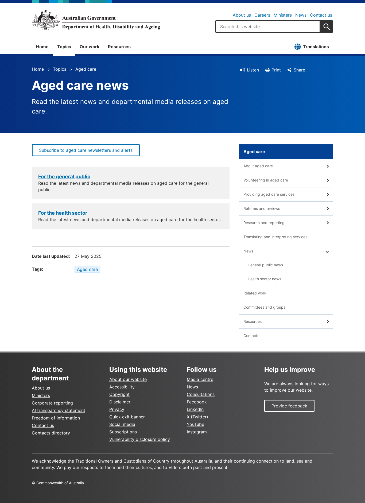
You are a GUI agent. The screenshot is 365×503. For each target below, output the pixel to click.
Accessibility (122, 386)
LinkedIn (195, 409)
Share (299, 70)
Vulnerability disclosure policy (139, 439)
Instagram (197, 431)
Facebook (197, 401)
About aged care (258, 166)
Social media (122, 424)
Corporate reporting (52, 403)
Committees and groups (264, 307)
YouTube (195, 424)
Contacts (251, 335)
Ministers (283, 15)
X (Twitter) (197, 416)
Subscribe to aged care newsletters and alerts (86, 150)
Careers (262, 15)
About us (242, 15)
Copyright (119, 394)
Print (276, 70)
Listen (253, 70)
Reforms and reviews (261, 208)
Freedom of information (56, 418)
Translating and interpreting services (275, 237)
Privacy (116, 409)
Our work (89, 46)
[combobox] (267, 26)
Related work (254, 293)
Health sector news (264, 279)
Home (42, 46)
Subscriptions (123, 431)
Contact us (321, 15)
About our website (128, 379)
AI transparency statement (58, 410)
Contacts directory (51, 433)
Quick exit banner (127, 416)
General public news (265, 265)
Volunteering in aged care (265, 180)
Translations (316, 46)
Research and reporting (264, 222)
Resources (119, 46)
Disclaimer (119, 401)
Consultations (201, 394)
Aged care (85, 69)
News (300, 15)
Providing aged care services (268, 194)
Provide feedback (289, 406)
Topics (64, 46)
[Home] (96, 20)
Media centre (200, 379)
